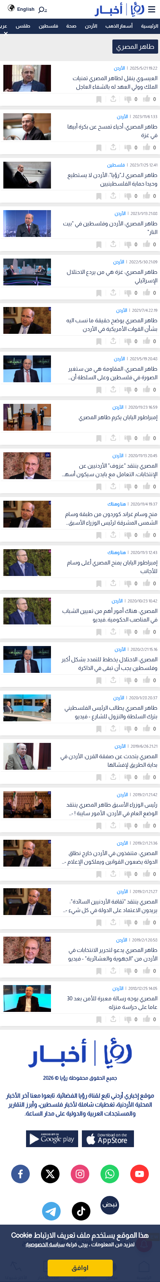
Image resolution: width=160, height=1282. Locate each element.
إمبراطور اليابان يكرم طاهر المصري (118, 417)
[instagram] (80, 1174)
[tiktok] (81, 1211)
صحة (71, 26)
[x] (50, 1174)
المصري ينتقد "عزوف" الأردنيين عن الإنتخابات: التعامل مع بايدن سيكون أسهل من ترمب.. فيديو (108, 474)
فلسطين (48, 26)
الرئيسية (149, 26)
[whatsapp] (109, 1174)
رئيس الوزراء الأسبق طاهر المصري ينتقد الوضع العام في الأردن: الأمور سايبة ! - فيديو (111, 813)
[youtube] (139, 1174)
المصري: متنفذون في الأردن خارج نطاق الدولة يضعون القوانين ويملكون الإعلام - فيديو (110, 861)
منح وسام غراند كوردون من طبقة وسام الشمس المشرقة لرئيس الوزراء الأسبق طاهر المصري (111, 522)
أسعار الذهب (118, 26)
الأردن (91, 26)
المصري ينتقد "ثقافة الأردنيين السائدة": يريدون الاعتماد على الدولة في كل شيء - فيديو (111, 910)
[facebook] (20, 1174)
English (26, 9)
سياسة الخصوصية (45, 1244)
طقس (23, 26)
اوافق (80, 1268)
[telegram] (51, 1211)
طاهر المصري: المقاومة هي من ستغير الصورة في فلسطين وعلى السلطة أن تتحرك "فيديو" (112, 377)
